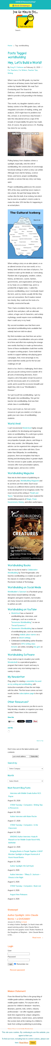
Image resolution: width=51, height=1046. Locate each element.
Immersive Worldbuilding (21, 622)
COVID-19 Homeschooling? (26, 2)
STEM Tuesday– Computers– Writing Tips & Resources (25, 806)
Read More (23, 1043)
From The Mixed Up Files (25, 19)
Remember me (22, 964)
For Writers (23, 70)
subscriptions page (26, 693)
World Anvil (27, 428)
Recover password (17, 970)
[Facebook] (36, 6)
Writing (10, 73)
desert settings (24, 638)
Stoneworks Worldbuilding (21, 628)
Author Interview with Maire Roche (23, 816)
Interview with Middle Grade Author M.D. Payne (24, 794)
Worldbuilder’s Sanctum (17, 592)
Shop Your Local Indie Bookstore (20, 1029)
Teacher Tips (33, 70)
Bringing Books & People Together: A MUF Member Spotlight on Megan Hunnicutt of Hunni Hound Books (25, 854)
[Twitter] (33, 6)
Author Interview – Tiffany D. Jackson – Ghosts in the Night (24, 876)
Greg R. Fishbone (16, 67)
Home (10, 45)
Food (34, 499)
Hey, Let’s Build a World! (25, 63)
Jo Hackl (24, 922)
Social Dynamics (18, 625)
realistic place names (28, 635)
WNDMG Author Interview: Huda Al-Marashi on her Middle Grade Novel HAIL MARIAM (24, 840)
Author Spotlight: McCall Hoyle (22, 866)
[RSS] (41, 6)
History (21, 502)
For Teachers (13, 70)
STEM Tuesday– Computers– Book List (25, 886)
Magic (29, 499)
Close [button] (33, 1043)
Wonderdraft (12, 662)
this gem (37, 647)
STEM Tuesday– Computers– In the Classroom (23, 826)
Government (12, 502)
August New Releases (18, 894)
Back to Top (40, 740)
